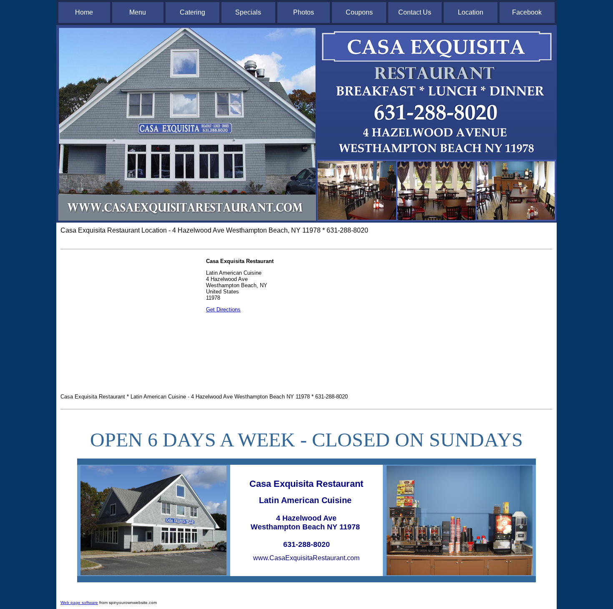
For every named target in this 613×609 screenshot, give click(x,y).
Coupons (359, 12)
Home (84, 12)
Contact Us (414, 12)
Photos (303, 12)
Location (470, 12)
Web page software (79, 602)
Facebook (527, 12)
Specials (248, 12)
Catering (192, 12)
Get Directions (223, 309)
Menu (137, 12)
